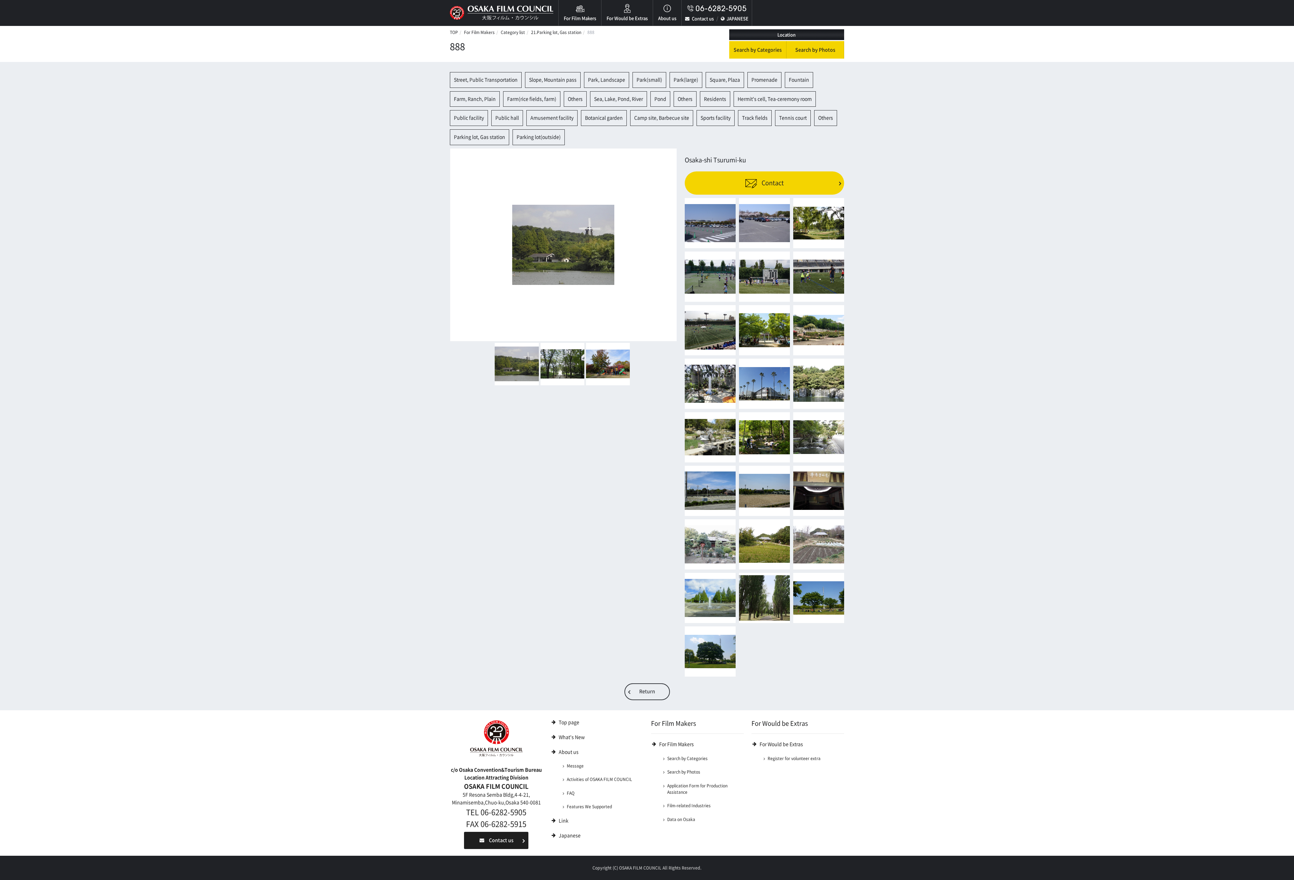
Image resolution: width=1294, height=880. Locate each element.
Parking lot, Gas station (479, 137)
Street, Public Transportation (486, 79)
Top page (569, 722)
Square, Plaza (725, 79)
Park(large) (686, 79)
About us (667, 18)
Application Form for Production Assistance (697, 789)
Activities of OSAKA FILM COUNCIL (599, 779)
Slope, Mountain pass (553, 79)
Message (575, 766)
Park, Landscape (606, 79)
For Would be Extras (627, 18)
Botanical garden (604, 118)
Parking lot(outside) (539, 137)
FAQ (571, 793)
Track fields (755, 118)
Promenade (764, 79)
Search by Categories (758, 49)
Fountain (799, 79)
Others (575, 99)
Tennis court (793, 118)
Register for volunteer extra (794, 758)
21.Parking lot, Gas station (556, 32)
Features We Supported (589, 807)
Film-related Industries (689, 806)
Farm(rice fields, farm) (531, 99)
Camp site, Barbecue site (661, 118)
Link (563, 820)
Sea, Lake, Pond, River (618, 99)
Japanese (570, 835)
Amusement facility (552, 118)
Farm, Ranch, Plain (475, 99)
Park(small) (649, 79)
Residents (715, 99)
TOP (454, 32)
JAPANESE (737, 19)
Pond (660, 99)
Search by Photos (815, 49)
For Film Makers (580, 18)
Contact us (703, 19)
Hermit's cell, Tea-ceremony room (775, 99)
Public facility (469, 118)
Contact (772, 183)
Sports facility (716, 118)
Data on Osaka (681, 819)
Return (647, 691)
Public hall (507, 118)
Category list (513, 32)
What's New (572, 737)
